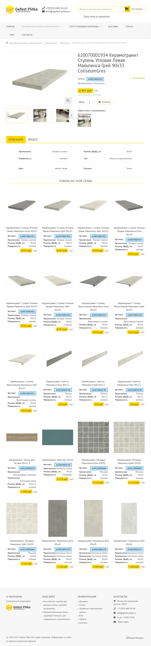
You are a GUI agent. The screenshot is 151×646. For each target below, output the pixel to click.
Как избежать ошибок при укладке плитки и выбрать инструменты (55, 605)
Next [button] (71, 115)
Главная (10, 26)
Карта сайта (123, 622)
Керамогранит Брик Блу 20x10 (57, 459)
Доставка (113, 26)
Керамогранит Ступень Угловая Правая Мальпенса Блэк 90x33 (129, 231)
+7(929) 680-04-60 (56, 8)
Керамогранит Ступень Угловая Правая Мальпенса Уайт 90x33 (57, 306)
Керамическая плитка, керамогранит (41, 26)
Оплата (129, 26)
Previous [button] (8, 115)
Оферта (82, 619)
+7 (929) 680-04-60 (126, 608)
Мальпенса (64, 43)
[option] (16, 115)
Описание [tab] (15, 139)
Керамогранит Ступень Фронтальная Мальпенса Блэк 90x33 (93, 306)
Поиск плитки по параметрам (97, 16)
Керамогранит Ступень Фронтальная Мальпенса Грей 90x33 (129, 306)
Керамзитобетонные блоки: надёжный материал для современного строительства (57, 616)
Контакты (27, 35)
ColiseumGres (51, 43)
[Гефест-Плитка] (21, 9)
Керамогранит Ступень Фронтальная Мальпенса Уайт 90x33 (22, 385)
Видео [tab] (33, 139)
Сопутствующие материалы (84, 26)
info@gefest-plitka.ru (58, 11)
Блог (12, 35)
